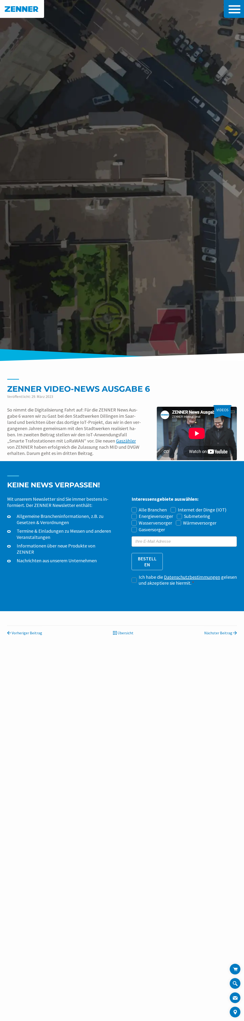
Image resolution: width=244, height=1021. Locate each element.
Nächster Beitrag (218, 633)
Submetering (197, 516)
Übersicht (125, 633)
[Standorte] (235, 1012)
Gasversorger (152, 529)
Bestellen (147, 562)
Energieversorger (156, 516)
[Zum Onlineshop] (235, 969)
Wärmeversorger (199, 523)
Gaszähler (126, 441)
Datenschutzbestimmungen (192, 577)
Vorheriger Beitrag (26, 633)
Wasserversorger (155, 523)
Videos (222, 409)
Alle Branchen (153, 510)
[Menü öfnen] (233, 9)
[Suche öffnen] (235, 985)
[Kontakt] (235, 997)
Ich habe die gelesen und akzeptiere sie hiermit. (188, 580)
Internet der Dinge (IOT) (202, 510)
